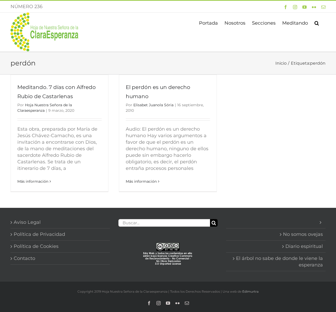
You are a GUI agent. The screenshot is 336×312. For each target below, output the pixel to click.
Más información (32, 181)
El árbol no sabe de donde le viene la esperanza (279, 261)
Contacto (24, 258)
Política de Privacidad (39, 234)
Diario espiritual (304, 246)
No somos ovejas (303, 234)
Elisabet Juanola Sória (153, 105)
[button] (316, 22)
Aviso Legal (27, 222)
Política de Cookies (36, 246)
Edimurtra (250, 291)
